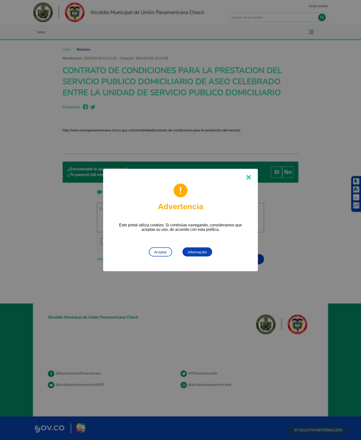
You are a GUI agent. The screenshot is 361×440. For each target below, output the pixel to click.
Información (197, 252)
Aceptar (160, 252)
